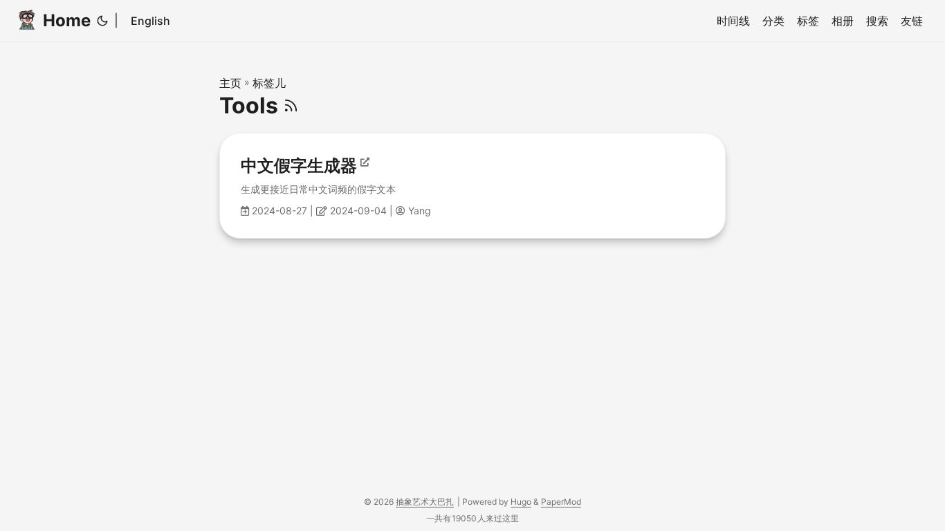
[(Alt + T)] (102, 20)
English (150, 21)
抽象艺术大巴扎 (425, 501)
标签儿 (269, 83)
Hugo (521, 501)
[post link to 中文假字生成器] (472, 185)
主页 (230, 83)
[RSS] (291, 105)
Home (67, 20)
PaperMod (561, 501)
